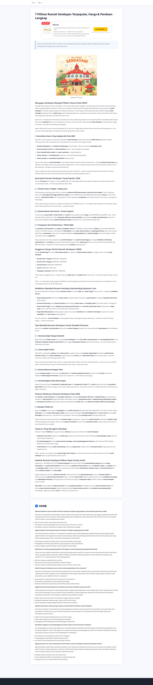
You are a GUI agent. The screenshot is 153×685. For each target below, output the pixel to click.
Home (33, 2)
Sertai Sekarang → (100, 29)
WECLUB (56, 25)
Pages (40, 2)
